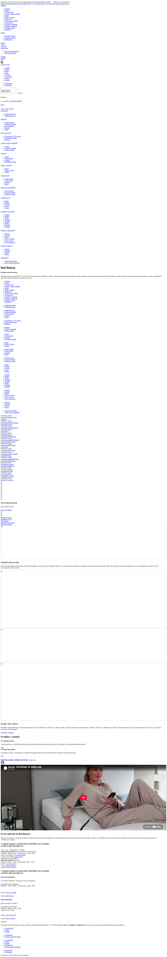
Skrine (7, 169)
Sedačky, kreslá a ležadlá (12, 14)
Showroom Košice (10, 53)
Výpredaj (3, 46)
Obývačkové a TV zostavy (13, 136)
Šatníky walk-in (9, 170)
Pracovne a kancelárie (11, 21)
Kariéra (3, 56)
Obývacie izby (9, 12)
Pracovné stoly (9, 191)
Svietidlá (7, 225)
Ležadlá (7, 222)
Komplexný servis (10, 38)
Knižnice (7, 140)
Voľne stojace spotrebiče (12, 263)
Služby (3, 33)
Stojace (7, 254)
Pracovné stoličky (10, 192)
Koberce (7, 234)
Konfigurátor (9, 39)
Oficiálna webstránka (7, 732)
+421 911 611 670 (6, 109)
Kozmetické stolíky (10, 162)
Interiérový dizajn (10, 36)
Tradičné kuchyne (10, 116)
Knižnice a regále (10, 194)
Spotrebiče (8, 29)
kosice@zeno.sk (11, 865)
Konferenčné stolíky (11, 138)
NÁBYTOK (5, 91)
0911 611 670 (43, 4)
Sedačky (7, 146)
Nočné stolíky (9, 158)
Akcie (2, 44)
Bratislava (14, 850)
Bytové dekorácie (10, 242)
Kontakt (3, 58)
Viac (2, 747)
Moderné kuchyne (10, 114)
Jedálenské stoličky (10, 124)
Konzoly (7, 204)
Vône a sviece (9, 241)
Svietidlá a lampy (10, 28)
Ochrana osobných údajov (13, 937)
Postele (7, 157)
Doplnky (7, 227)
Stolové (7, 252)
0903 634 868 (19, 4)
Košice (22, 850)
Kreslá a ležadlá (9, 150)
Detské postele (9, 179)
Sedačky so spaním (10, 148)
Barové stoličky (9, 126)
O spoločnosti (9, 928)
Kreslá (7, 218)
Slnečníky (8, 220)
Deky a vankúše (9, 239)
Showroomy (4, 48)
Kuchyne (7, 9)
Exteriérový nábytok (11, 24)
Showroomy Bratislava (12, 51)
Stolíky (7, 223)
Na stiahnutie (9, 935)
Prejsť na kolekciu (6, 510)
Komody (7, 128)
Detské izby (8, 19)
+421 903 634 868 (15, 101)
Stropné (7, 249)
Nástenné (7, 251)
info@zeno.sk (64, 4)
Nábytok (3, 5)
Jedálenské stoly (9, 122)
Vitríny (7, 129)
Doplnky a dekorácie (11, 26)
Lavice (7, 206)
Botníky (7, 203)
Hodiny (7, 237)
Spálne (7, 15)
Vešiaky (7, 172)
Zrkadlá (7, 235)
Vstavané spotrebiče (11, 261)
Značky (3, 43)
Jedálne (7, 10)
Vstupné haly (9, 22)
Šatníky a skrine (9, 17)
